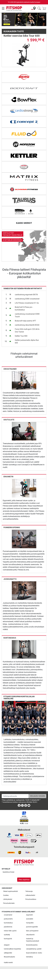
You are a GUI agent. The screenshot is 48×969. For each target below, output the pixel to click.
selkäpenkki (8, 953)
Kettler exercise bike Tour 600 (22, 35)
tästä (8, 872)
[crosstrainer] (24, 380)
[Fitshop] (14, 8)
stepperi (6, 945)
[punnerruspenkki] (24, 539)
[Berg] (24, 77)
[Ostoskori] (45, 8)
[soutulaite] (24, 431)
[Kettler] (24, 155)
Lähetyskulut (7, 899)
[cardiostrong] (24, 110)
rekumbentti (30, 935)
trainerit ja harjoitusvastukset (32, 940)
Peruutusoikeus (30, 899)
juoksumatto (10, 579)
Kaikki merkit (8, 962)
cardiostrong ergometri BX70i (26, 295)
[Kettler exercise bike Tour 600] (24, 55)
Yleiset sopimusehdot (10, 891)
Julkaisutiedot (30, 895)
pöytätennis (8, 927)
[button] (4, 19)
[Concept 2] (24, 121)
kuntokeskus (9, 638)
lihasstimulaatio (9, 957)
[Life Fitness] (24, 166)
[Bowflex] (24, 99)
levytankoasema (32, 945)
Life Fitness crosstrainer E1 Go (27, 303)
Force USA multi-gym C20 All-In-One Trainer (27, 330)
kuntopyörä (8, 939)
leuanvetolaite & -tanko (34, 953)
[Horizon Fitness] (24, 144)
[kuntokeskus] (24, 649)
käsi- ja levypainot (32, 931)
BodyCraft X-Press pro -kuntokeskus (24, 308)
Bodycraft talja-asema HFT (25, 321)
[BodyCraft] (24, 88)
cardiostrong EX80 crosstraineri (27, 299)
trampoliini (29, 923)
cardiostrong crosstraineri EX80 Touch (27, 315)
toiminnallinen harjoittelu (12, 949)
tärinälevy (29, 957)
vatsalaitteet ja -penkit (33, 949)
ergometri (8, 477)
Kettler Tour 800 (21, 336)
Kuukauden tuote (14, 31)
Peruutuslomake (9, 903)
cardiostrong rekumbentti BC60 (27, 325)
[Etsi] (39, 8)
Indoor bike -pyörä (10, 931)
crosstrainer (10, 369)
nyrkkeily (7, 935)
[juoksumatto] (24, 591)
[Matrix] (24, 178)
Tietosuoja (29, 891)
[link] (24, 246)
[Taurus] (24, 200)
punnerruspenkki (11, 527)
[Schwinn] (24, 189)
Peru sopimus (24, 880)
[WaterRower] (24, 211)
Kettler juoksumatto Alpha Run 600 (27, 341)
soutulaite (8, 420)
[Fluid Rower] (24, 133)
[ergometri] (24, 488)
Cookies (6, 895)
